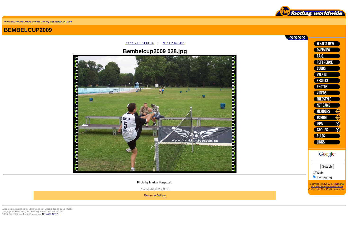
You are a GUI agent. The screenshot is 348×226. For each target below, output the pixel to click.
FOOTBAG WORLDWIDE (17, 21)
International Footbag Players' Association (327, 185)
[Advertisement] (29, 9)
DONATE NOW (50, 214)
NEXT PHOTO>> (173, 43)
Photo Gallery (41, 21)
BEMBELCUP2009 (61, 21)
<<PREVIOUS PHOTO (139, 43)
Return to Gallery (155, 195)
